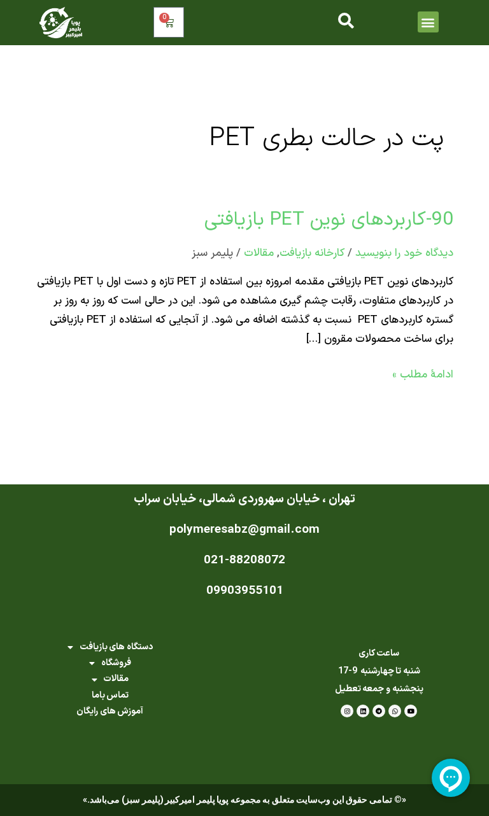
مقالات (259, 253)
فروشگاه (116, 663)
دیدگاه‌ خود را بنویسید (404, 253)
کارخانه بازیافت (312, 253)
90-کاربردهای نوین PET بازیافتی (328, 220)
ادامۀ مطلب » (422, 374)
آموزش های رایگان (109, 711)
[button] (428, 21)
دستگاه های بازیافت (116, 647)
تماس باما (110, 695)
